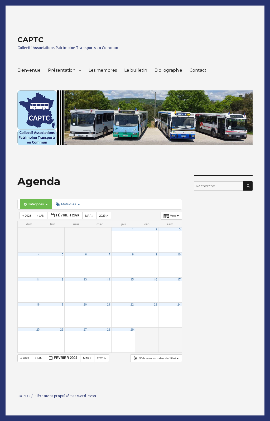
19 (61, 304)
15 (132, 279)
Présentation (61, 70)
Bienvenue (29, 70)
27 (85, 329)
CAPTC (30, 39)
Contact (198, 70)
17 (179, 279)
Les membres (103, 70)
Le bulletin (135, 70)
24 (179, 304)
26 (61, 329)
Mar (88, 215)
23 (155, 304)
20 (85, 304)
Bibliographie (168, 70)
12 (61, 279)
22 (132, 304)
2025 (102, 215)
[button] (156, 358)
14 (108, 279)
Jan (41, 215)
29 (132, 329)
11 (38, 279)
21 (108, 304)
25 (38, 329)
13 (85, 279)
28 (108, 329)
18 (38, 304)
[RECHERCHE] (248, 186)
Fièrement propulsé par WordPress (65, 396)
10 (179, 254)
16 (155, 279)
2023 (28, 215)
